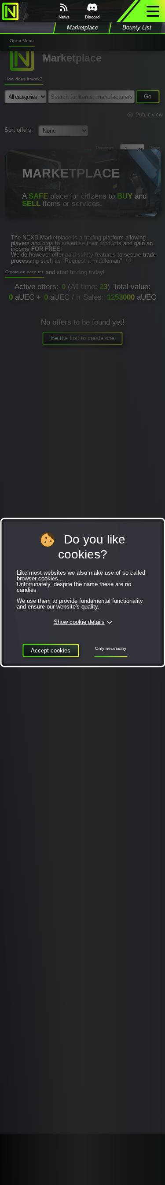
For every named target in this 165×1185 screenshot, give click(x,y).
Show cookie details (79, 622)
